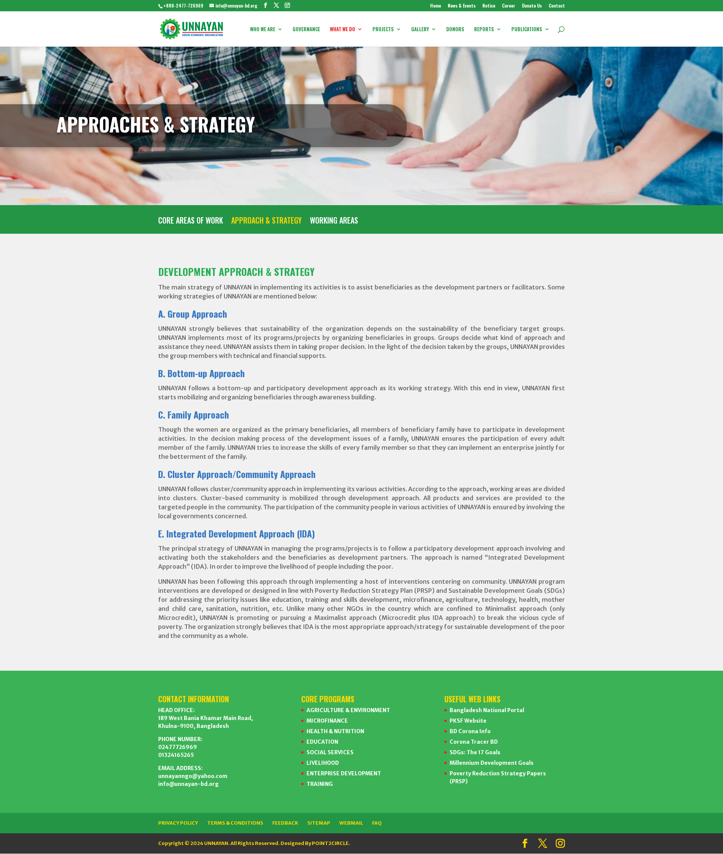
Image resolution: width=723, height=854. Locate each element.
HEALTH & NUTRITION (335, 731)
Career (508, 6)
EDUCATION (322, 741)
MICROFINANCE (327, 720)
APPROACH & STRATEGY (266, 222)
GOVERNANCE (306, 29)
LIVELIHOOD (323, 763)
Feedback (285, 823)
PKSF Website (468, 720)
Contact (557, 6)
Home (435, 6)
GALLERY (420, 29)
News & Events (462, 6)
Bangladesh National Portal (487, 710)
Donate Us (532, 6)
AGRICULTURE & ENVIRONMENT (348, 710)
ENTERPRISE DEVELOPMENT (344, 773)
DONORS (455, 29)
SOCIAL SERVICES (330, 752)
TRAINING (320, 784)
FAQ (377, 823)
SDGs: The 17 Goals (475, 752)
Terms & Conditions (235, 823)
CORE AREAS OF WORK (190, 222)
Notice (488, 6)
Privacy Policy (178, 823)
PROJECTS (383, 29)
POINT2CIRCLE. (331, 843)
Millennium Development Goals (492, 763)
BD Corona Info (470, 731)
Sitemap (318, 823)
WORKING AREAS (334, 222)
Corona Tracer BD (474, 741)
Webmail (351, 823)
